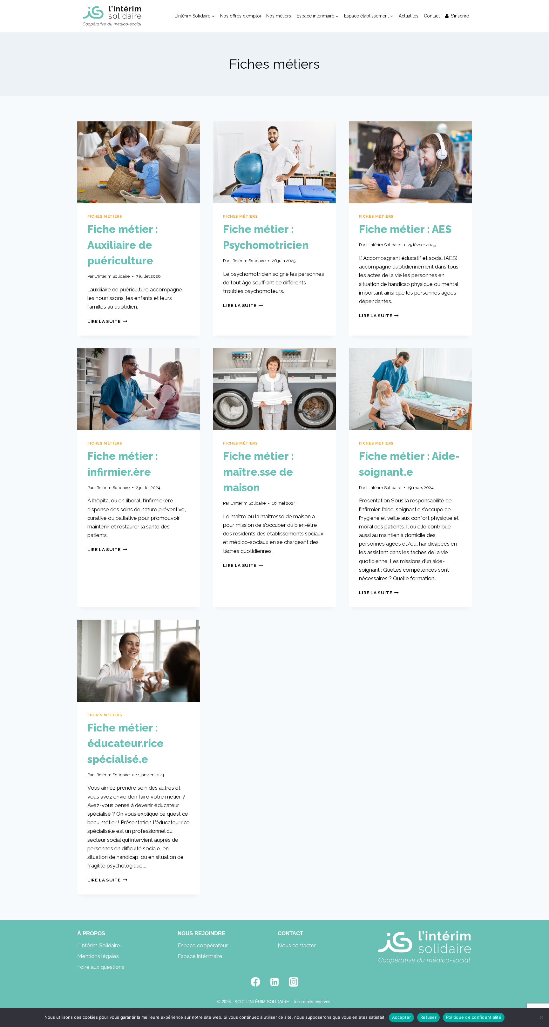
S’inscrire (460, 15)
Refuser (428, 1017)
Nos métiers (278, 15)
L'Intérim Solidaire (112, 276)
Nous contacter (297, 945)
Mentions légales (98, 956)
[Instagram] (293, 981)
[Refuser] (541, 1017)
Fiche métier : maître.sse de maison (258, 472)
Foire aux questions (100, 967)
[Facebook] (255, 981)
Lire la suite (107, 321)
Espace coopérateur (203, 945)
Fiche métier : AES (405, 229)
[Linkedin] (274, 981)
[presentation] (138, 162)
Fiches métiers (104, 216)
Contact (432, 15)
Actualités (408, 15)
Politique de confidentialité (473, 1017)
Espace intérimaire (200, 956)
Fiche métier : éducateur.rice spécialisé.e (125, 743)
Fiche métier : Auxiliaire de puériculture (122, 245)
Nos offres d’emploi (240, 15)
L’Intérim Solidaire (98, 945)
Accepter (401, 1017)
